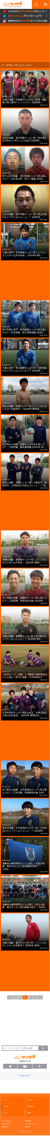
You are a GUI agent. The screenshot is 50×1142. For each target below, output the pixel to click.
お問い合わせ (6, 1124)
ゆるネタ (31, 1106)
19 (15, 997)
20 (20, 997)
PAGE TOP (25, 1075)
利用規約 (4, 1127)
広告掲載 (27, 1121)
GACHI (30, 1100)
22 (30, 997)
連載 (29, 1113)
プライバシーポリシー (32, 1124)
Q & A (6, 1113)
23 (35, 997)
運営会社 (27, 1127)
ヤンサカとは (6, 1121)
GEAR (6, 1106)
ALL (5, 1100)
